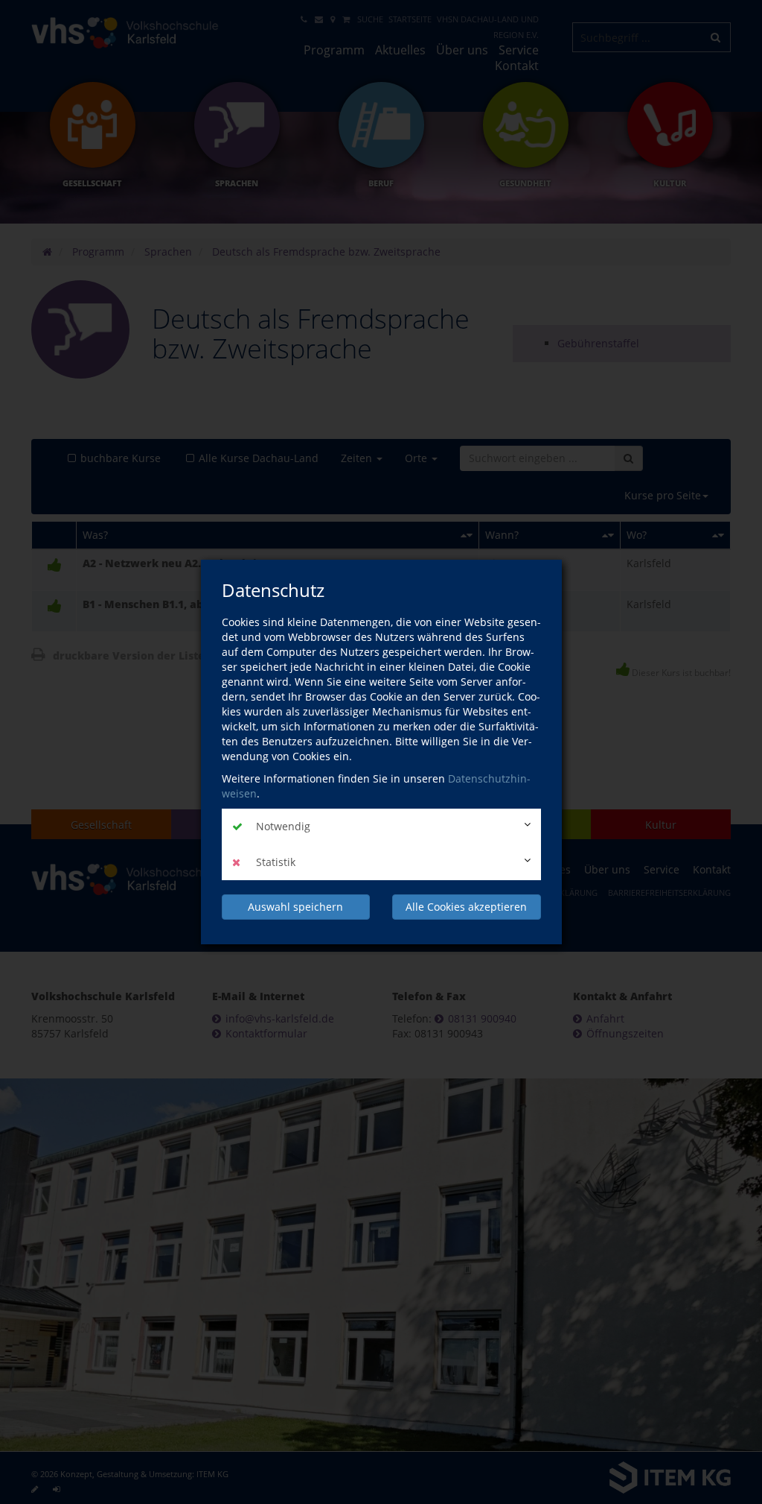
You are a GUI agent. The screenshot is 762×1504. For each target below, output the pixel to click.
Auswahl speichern (295, 907)
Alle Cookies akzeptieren (466, 907)
